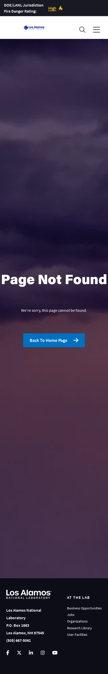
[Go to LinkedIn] (31, 652)
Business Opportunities (84, 608)
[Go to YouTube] (55, 652)
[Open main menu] (96, 30)
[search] (82, 29)
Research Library (79, 628)
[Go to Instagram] (43, 652)
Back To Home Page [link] (48, 340)
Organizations (77, 621)
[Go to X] (19, 652)
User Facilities (77, 634)
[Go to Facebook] (7, 652)
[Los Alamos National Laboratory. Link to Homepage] (34, 28)
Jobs (70, 614)
